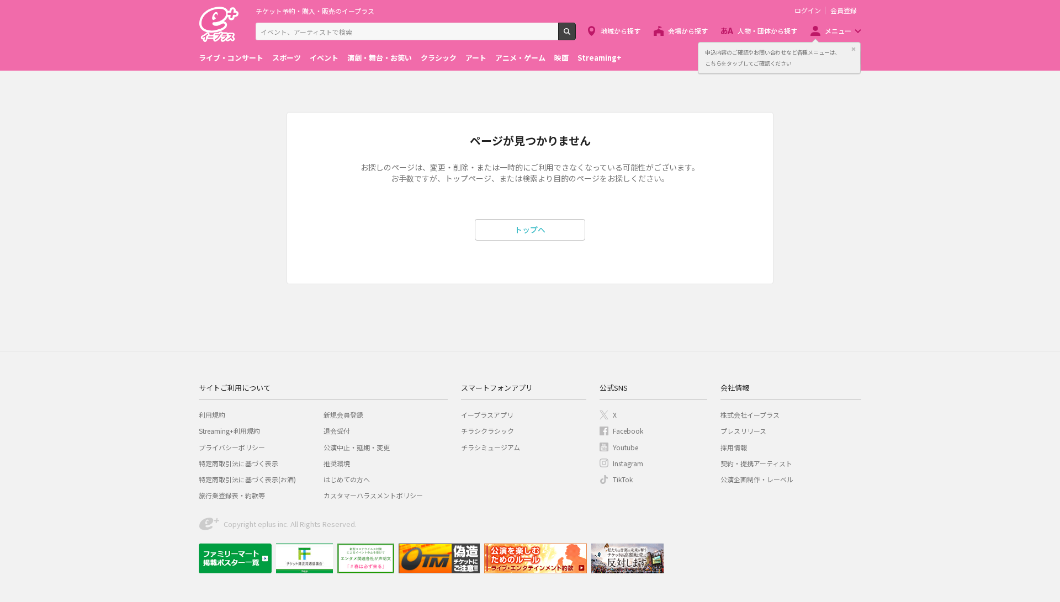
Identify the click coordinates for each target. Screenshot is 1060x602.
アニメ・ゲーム (520, 57)
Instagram (628, 463)
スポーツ (286, 57)
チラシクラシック (487, 430)
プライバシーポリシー (232, 447)
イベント (324, 57)
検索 (575, 35)
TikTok (623, 479)
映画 (561, 57)
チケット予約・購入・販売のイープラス (315, 10)
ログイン (807, 10)
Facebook (628, 430)
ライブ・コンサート (231, 57)
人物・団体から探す (767, 30)
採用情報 (733, 447)
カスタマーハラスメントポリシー (373, 495)
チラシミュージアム (490, 447)
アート (475, 57)
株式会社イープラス (750, 414)
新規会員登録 (343, 414)
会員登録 (843, 10)
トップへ (530, 229)
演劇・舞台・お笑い (379, 57)
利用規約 (212, 414)
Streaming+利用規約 (229, 430)
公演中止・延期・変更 (357, 447)
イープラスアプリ (487, 414)
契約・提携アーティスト (756, 463)
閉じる (853, 49)
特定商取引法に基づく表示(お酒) (247, 479)
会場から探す (688, 30)
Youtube (625, 447)
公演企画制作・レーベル (756, 479)
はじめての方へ (347, 479)
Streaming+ (599, 57)
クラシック (439, 57)
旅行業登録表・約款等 (232, 495)
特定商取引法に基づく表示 (238, 463)
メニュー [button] (838, 30)
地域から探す (620, 30)
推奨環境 (337, 463)
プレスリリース (743, 430)
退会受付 (337, 430)
